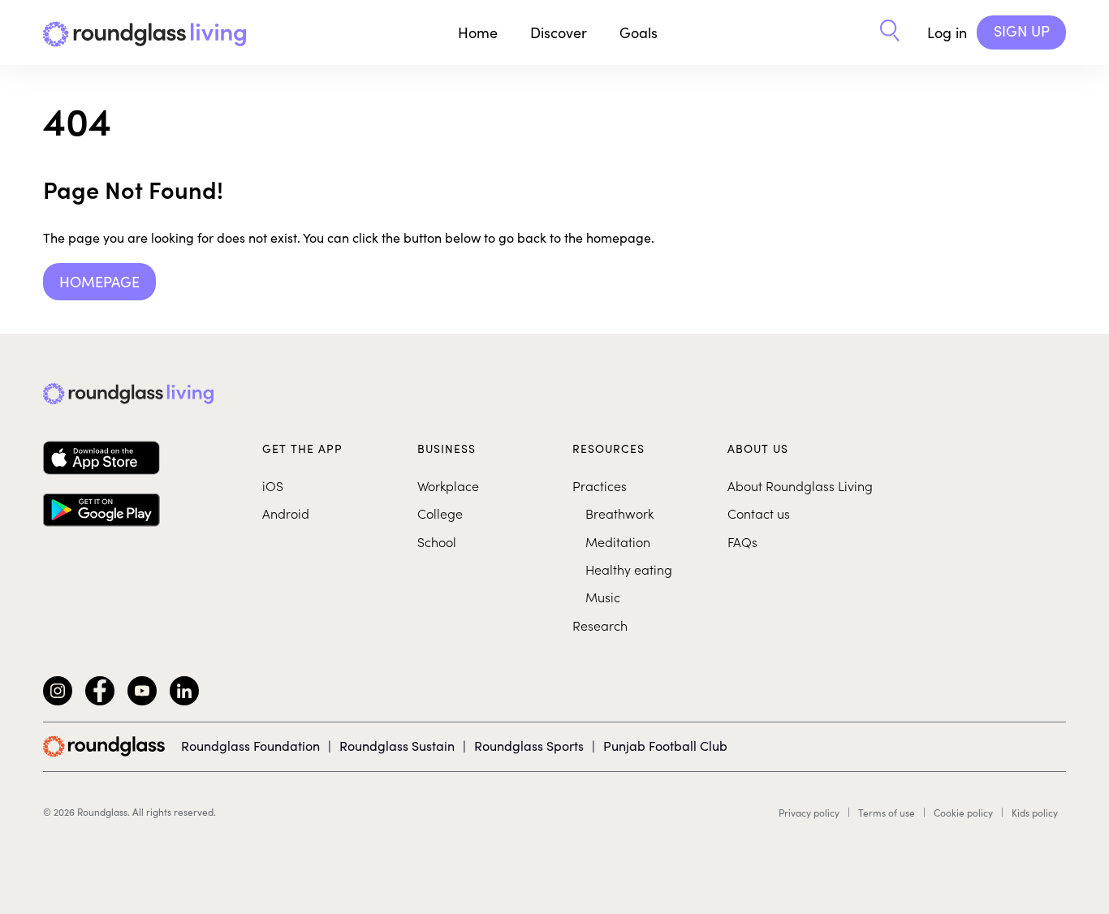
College (440, 513)
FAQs (742, 541)
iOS (272, 485)
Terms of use (886, 812)
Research (600, 625)
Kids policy (1035, 812)
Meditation (617, 541)
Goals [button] (638, 32)
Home (478, 32)
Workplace (448, 485)
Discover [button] (558, 32)
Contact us (758, 513)
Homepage (99, 281)
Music (602, 597)
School (436, 541)
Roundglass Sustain (397, 745)
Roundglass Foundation (250, 745)
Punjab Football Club (665, 745)
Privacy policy (809, 812)
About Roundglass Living (800, 485)
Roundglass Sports (529, 745)
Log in (947, 32)
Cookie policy (963, 812)
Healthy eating (628, 569)
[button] (890, 32)
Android (285, 513)
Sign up (1022, 31)
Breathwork (619, 513)
